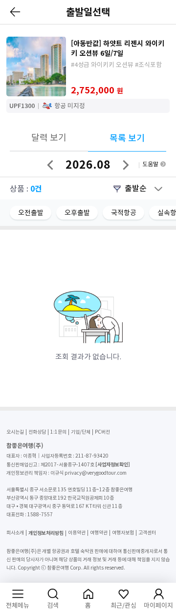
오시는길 (15, 432)
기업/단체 (80, 432)
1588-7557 (40, 514)
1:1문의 (58, 432)
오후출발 (77, 212)
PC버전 (102, 432)
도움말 (150, 164)
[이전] (16, 12)
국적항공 (123, 212)
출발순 (136, 188)
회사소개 (15, 532)
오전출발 (31, 212)
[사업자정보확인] (112, 464)
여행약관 (99, 532)
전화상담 (37, 432)
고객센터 (147, 532)
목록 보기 (127, 138)
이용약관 (77, 532)
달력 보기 (48, 137)
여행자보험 (123, 532)
